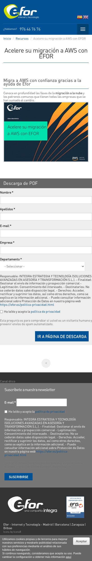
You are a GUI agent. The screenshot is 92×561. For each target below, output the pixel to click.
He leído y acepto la (32, 311)
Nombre (6, 192)
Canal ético (7, 381)
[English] (85, 18)
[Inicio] (21, 11)
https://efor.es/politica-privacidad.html (27, 304)
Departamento (11, 259)
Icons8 (17, 531)
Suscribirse (18, 477)
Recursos (22, 38)
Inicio (7, 38)
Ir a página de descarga (61, 336)
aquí (68, 557)
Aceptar (81, 541)
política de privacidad (45, 311)
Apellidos (7, 209)
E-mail (5, 225)
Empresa (7, 242)
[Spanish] (79, 18)
